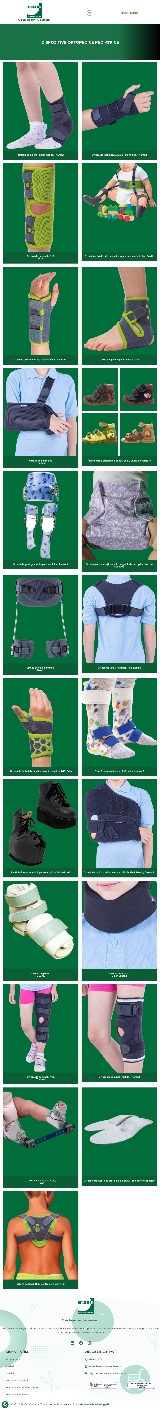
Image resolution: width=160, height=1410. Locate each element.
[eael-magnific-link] (40, 106)
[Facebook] (81, 1343)
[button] (5, 1405)
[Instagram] (90, 1343)
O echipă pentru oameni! (34, 19)
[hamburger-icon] (88, 13)
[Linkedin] (73, 1343)
